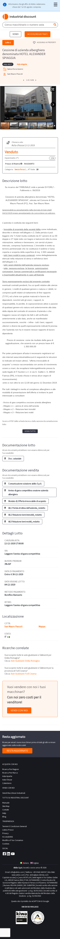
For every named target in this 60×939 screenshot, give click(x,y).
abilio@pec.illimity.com (39, 875)
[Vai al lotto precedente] (23, 80)
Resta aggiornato (17, 750)
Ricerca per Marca (10, 772)
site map (5, 806)
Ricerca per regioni (10, 769)
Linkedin (8, 853)
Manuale (5, 802)
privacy (5, 833)
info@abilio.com (17, 872)
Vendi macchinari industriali (13, 793)
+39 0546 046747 (39, 872)
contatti (5, 809)
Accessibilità (7, 836)
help (4, 813)
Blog (4, 816)
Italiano (26, 863)
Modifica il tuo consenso (12, 840)
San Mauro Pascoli (13, 626)
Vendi (15, 34)
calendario (7, 783)
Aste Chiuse (7, 779)
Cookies (5, 843)
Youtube (13, 853)
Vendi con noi (19, 710)
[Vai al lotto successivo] (36, 80)
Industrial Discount (19, 17)
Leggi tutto (30, 431)
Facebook (4, 853)
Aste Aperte (7, 776)
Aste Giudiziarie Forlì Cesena (23, 673)
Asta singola (22, 64)
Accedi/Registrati (37, 34)
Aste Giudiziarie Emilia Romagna (25, 660)
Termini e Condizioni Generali (14, 826)
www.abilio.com (18, 875)
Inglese (36, 863)
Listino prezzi (8, 829)
